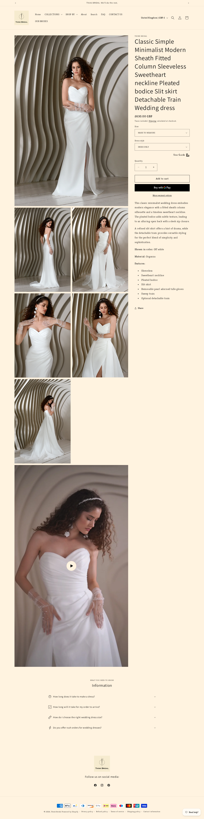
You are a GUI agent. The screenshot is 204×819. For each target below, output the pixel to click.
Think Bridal (56, 812)
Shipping (152, 121)
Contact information (151, 811)
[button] (53, 14)
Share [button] (140, 308)
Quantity (138, 161)
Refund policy (102, 811)
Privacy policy (87, 811)
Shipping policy (133, 811)
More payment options (162, 195)
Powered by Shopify (70, 812)
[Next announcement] (188, 3)
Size (137, 126)
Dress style (139, 140)
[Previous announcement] (15, 3)
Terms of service (117, 811)
